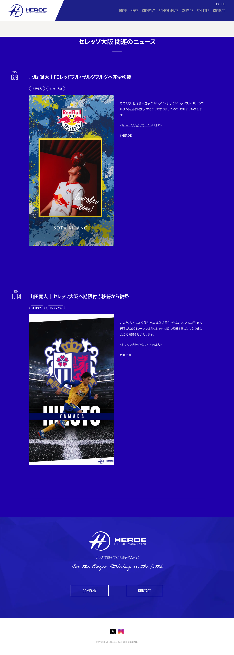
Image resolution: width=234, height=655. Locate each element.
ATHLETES (203, 10)
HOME (123, 10)
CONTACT (219, 10)
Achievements (168, 10)
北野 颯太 (37, 88)
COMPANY (148, 10)
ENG (223, 4)
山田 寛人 (37, 307)
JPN (217, 4)
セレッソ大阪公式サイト (137, 125)
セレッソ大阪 (56, 88)
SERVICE (187, 10)
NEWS (134, 10)
